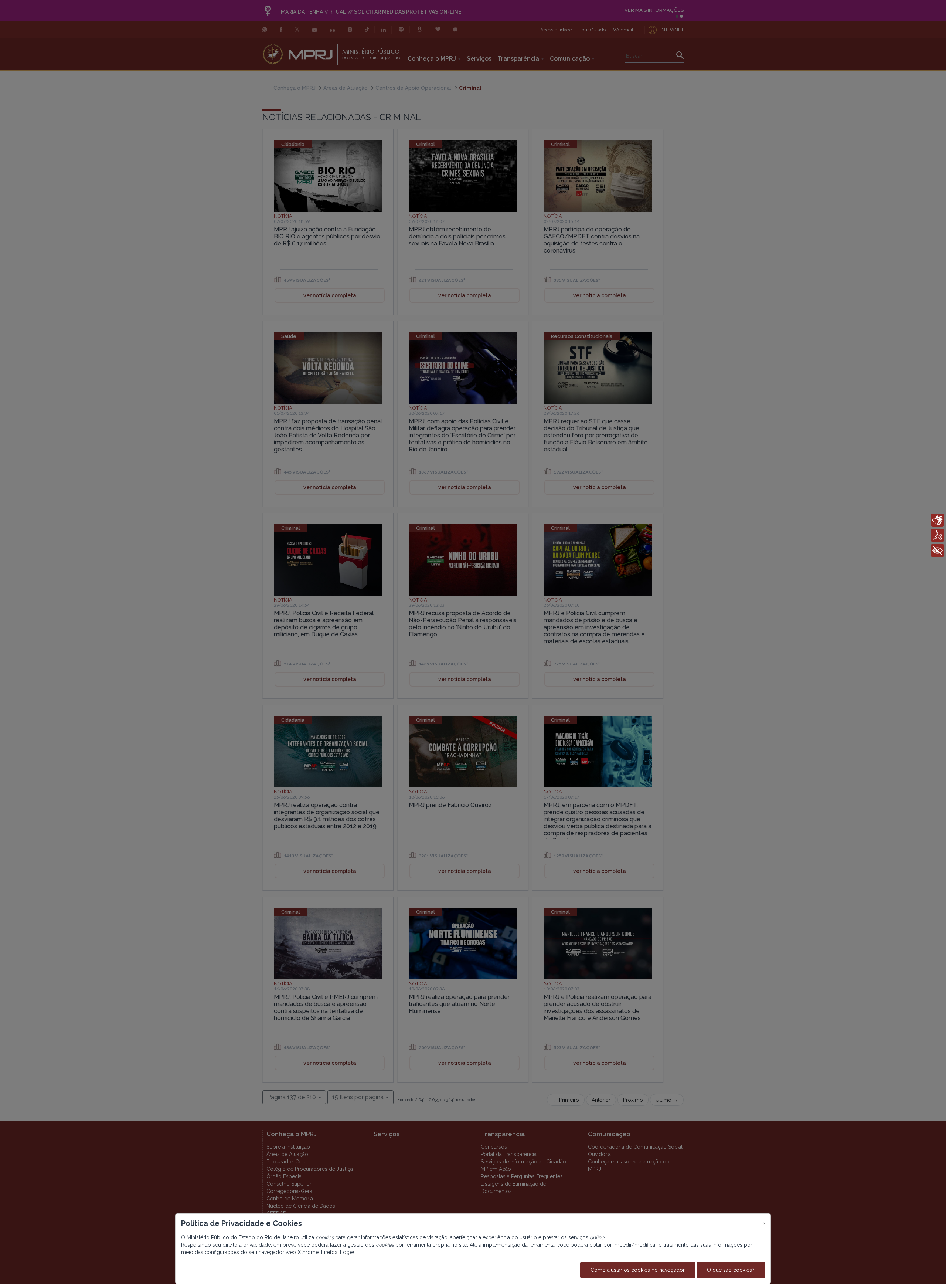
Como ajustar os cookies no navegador (638, 1270)
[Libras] (937, 520)
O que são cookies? (731, 1270)
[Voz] (937, 535)
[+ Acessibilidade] (937, 550)
